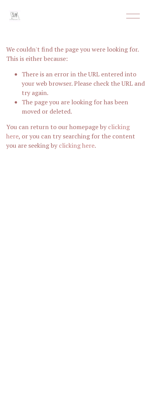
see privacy (86, 251)
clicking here (76, 145)
